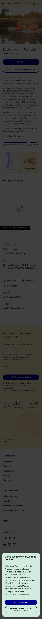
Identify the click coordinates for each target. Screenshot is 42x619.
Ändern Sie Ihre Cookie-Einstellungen (21, 609)
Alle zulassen (21, 602)
